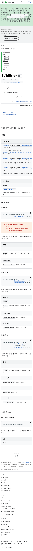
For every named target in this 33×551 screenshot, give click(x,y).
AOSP (2, 45)
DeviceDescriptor (19, 216)
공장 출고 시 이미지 (6, 488)
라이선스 (25, 541)
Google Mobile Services (7, 529)
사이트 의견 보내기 (17, 544)
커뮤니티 (12, 541)
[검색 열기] (21, 2)
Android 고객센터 (5, 521)
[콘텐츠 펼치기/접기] (12, 53)
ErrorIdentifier (16, 160)
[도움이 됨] (11, 49)
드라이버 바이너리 (5, 491)
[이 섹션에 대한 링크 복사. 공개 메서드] (13, 412)
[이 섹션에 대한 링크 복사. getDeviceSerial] (15, 417)
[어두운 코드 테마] (31, 213)
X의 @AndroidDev (6, 500)
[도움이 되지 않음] (14, 49)
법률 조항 (18, 541)
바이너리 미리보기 (5, 485)
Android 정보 (4, 541)
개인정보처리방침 (6, 544)
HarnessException (16, 82)
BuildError (6, 145)
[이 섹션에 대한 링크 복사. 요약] (6, 135)
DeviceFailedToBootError (10, 114)
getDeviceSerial (8, 189)
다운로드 (3, 483)
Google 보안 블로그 (6, 506)
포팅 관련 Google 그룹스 (7, 514)
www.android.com (6, 527)
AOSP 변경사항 (17, 21)
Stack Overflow (5, 532)
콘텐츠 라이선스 (26, 463)
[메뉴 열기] (2, 2)
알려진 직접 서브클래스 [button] (10, 113)
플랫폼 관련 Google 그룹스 (8, 509)
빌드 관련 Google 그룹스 (7, 511)
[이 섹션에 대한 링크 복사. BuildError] (11, 208)
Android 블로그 (5, 503)
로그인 (29, 2)
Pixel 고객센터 (4, 524)
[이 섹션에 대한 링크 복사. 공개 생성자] (13, 203)
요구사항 (3, 480)
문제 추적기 (4, 535)
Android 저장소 (5, 477)
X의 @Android (5, 498)
